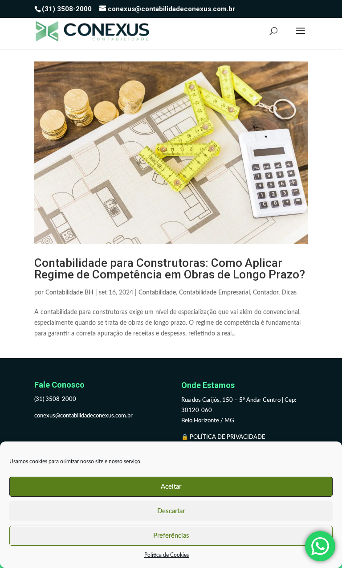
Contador (265, 293)
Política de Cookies (166, 555)
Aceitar (171, 486)
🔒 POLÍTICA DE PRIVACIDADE (224, 437)
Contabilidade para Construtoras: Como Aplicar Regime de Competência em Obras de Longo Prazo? (169, 268)
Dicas (289, 293)
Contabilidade (157, 293)
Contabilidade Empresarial (214, 293)
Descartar (171, 511)
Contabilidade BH (69, 293)
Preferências (171, 535)
